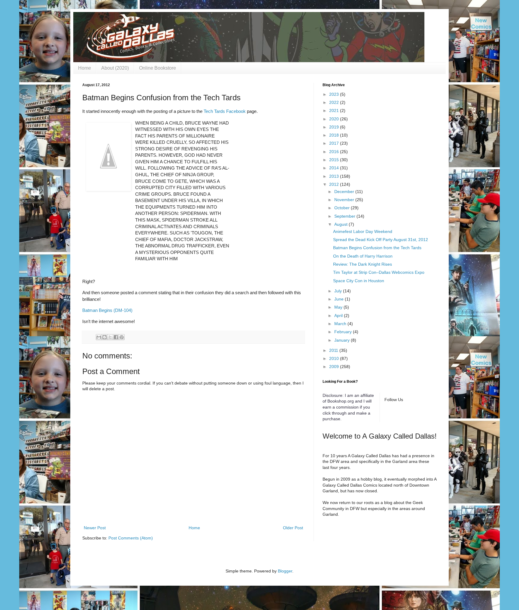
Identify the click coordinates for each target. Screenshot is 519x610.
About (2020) (115, 68)
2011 (334, 350)
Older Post (293, 527)
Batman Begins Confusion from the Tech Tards (377, 247)
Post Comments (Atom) (130, 538)
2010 (334, 358)
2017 (334, 143)
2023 (334, 94)
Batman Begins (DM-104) (107, 310)
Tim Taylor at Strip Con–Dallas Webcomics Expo (378, 272)
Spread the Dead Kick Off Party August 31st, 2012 (380, 239)
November (344, 199)
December (344, 191)
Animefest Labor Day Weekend (362, 231)
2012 (334, 184)
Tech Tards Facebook (225, 111)
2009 (334, 366)
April (339, 315)
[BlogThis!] (105, 337)
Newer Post (95, 527)
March (341, 323)
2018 (334, 135)
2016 (334, 151)
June (339, 299)
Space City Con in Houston (358, 280)
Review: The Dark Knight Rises (362, 264)
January (342, 340)
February (343, 331)
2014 (334, 167)
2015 (334, 159)
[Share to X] (110, 337)
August (341, 224)
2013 (334, 176)
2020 (334, 118)
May (339, 307)
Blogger (285, 571)
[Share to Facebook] (116, 337)
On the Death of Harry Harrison (363, 256)
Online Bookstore (157, 68)
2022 (334, 102)
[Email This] (99, 337)
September (345, 216)
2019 (334, 127)
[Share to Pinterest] (122, 337)
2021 (334, 110)
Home (84, 68)
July (338, 290)
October (342, 207)
